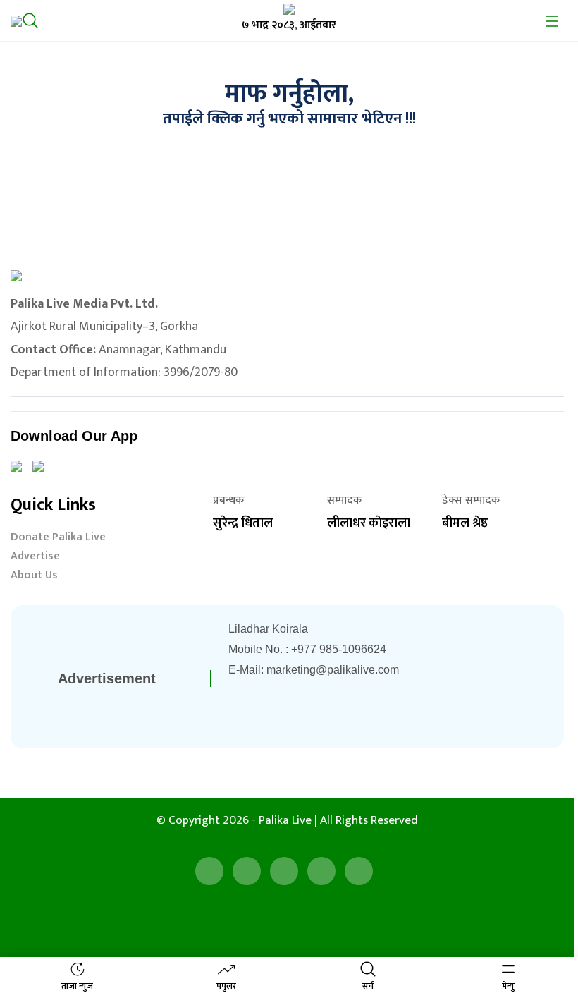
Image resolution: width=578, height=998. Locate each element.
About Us (34, 576)
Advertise (35, 557)
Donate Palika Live (58, 538)
